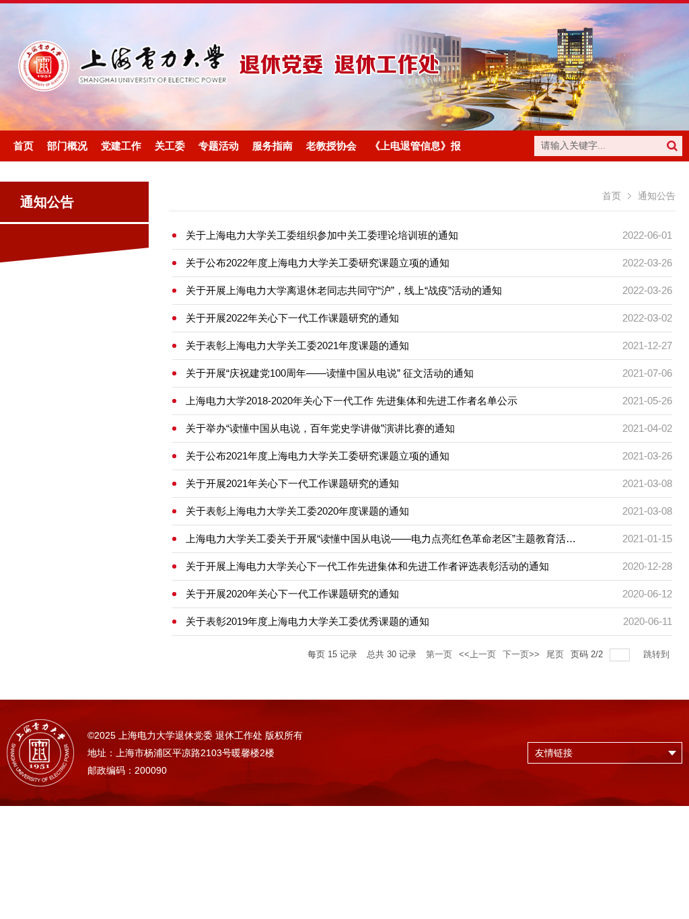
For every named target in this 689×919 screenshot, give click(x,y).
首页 (611, 195)
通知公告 (657, 195)
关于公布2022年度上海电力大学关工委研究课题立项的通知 (317, 262)
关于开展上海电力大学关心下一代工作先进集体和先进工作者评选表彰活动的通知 (367, 566)
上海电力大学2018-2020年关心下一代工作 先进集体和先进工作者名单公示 (351, 400)
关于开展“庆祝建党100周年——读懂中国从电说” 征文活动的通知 (330, 373)
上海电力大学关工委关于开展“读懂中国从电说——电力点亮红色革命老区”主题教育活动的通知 (396, 538)
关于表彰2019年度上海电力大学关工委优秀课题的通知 (307, 621)
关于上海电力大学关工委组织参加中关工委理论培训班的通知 (322, 235)
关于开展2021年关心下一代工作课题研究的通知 (292, 483)
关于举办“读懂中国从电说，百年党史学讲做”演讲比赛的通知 (320, 428)
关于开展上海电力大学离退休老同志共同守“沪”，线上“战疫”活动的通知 (344, 290)
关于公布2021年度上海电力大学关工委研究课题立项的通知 (317, 456)
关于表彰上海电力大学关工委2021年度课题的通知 (297, 345)
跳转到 (657, 654)
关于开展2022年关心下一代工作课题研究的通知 (292, 318)
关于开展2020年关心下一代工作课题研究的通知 (292, 593)
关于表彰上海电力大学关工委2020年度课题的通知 (297, 511)
